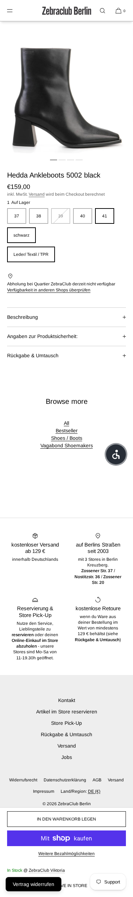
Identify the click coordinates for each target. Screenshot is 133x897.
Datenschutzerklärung (65, 779)
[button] (102, 10)
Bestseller (67, 430)
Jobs (66, 757)
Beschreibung (22, 317)
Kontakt (66, 700)
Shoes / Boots (66, 438)
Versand (37, 194)
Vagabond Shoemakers (66, 445)
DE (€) (94, 791)
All (66, 423)
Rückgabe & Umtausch (33, 355)
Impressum (43, 791)
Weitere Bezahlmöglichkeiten (66, 853)
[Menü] (15, 10)
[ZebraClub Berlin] (67, 11)
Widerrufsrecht (23, 779)
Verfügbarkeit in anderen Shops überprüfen (48, 289)
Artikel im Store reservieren (66, 711)
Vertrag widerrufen (33, 884)
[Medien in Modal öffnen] (66, 88)
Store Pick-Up (66, 723)
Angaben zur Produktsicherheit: (42, 336)
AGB (97, 779)
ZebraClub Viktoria (47, 870)
